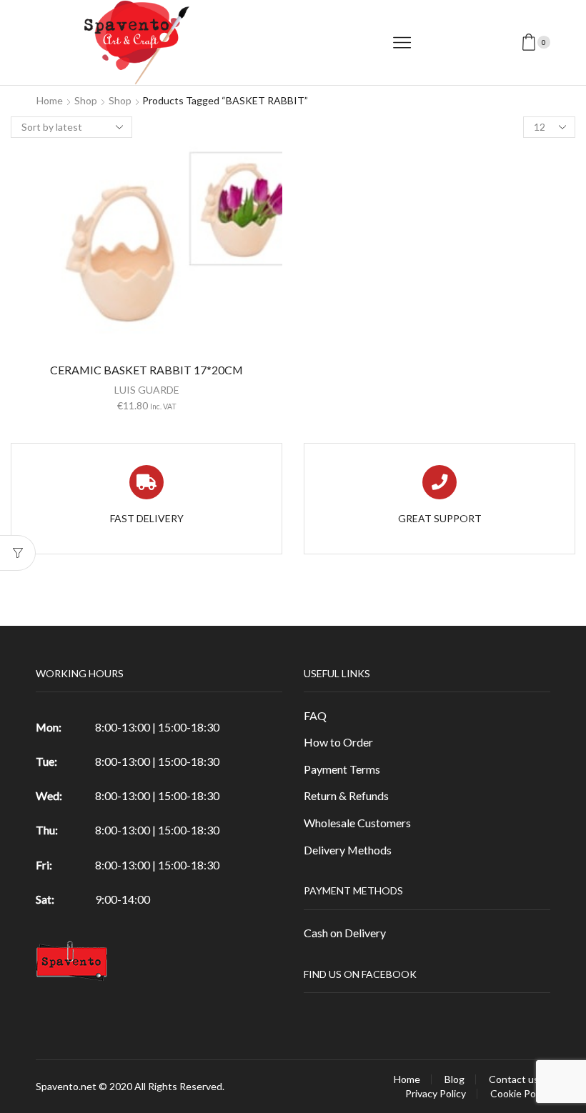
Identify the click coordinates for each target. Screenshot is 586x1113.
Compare (146, 253)
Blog (455, 1079)
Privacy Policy (435, 1094)
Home (49, 100)
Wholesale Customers (357, 822)
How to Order (338, 742)
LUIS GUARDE (146, 390)
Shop (85, 100)
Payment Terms (342, 769)
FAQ (315, 715)
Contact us (514, 1079)
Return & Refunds (346, 795)
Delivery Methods (348, 850)
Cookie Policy (520, 1094)
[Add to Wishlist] (117, 253)
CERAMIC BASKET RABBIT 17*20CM (146, 369)
